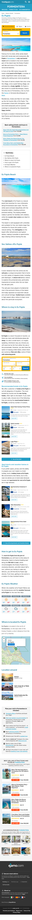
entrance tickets (14, 731)
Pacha (6, 93)
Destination (5, 31)
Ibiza (3, 95)
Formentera (16, 6)
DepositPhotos (12, 902)
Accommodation (24, 9)
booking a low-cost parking (19, 751)
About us (7, 890)
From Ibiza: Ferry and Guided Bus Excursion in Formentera (13, 143)
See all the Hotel (17, 459)
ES (19, 897)
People (4, 367)
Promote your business (9, 910)
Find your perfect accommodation (16, 718)
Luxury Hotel (16, 855)
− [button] (3, 641)
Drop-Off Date (6, 362)
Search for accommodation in (9, 358)
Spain (23, 894)
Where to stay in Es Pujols (12, 160)
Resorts (26, 855)
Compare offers (10, 713)
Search (25, 368)
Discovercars (23, 740)
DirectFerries (10, 745)
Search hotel (11, 644)
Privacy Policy (16, 912)
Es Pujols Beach (9, 156)
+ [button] (3, 638)
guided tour (23, 736)
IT (13, 897)
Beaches (4, 9)
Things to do (13, 9)
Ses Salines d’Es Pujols (11, 158)
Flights (20, 26)
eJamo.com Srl (16, 908)
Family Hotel (6, 855)
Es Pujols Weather (10, 164)
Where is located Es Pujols (12, 167)
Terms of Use (27, 910)
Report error (19, 910)
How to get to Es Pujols (11, 162)
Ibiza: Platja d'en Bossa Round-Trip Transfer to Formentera (13, 139)
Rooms (14, 367)
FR (24, 897)
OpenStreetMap (27, 664)
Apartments (26, 843)
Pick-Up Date (19, 362)
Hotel (6, 843)
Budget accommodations (16, 844)
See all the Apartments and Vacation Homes (17, 543)
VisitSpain (8, 2)
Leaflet (20, 664)
